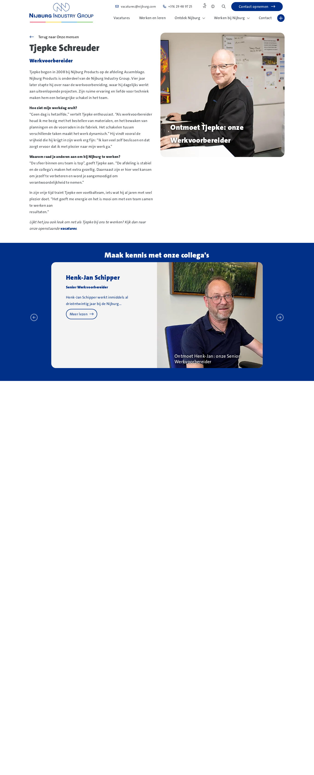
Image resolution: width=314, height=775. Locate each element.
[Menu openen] (281, 18)
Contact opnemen (254, 6)
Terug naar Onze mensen (58, 37)
